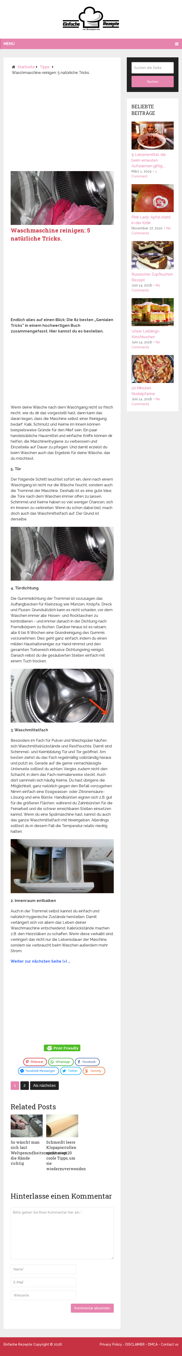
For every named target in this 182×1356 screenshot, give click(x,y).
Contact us (169, 1344)
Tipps (45, 67)
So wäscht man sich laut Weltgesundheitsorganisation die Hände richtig (39, 1153)
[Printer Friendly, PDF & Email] (62, 1049)
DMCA (153, 1344)
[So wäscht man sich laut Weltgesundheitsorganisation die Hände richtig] (27, 1126)
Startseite (26, 67)
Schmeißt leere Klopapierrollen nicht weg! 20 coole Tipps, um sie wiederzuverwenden (66, 1155)
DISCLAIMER (135, 1344)
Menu (9, 43)
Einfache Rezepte (18, 1344)
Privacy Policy (111, 1344)
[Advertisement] (62, 125)
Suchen (152, 81)
